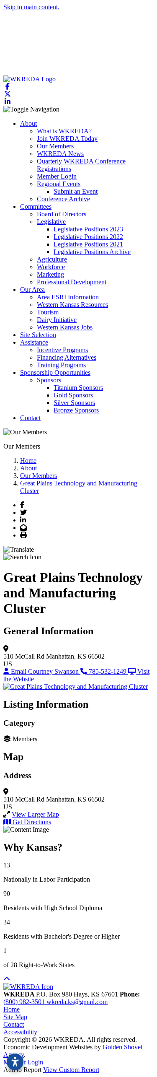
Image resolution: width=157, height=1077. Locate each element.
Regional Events (58, 183)
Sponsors (49, 380)
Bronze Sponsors (76, 410)
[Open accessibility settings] (15, 1062)
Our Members (55, 146)
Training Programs (61, 365)
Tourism (48, 312)
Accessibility (20, 1031)
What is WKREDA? (64, 131)
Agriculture (52, 259)
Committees (35, 206)
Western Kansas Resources (72, 304)
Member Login (57, 176)
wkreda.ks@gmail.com (77, 1001)
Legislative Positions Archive (92, 251)
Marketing (50, 274)
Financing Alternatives (66, 357)
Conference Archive (63, 198)
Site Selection (38, 334)
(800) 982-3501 (24, 1001)
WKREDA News (60, 153)
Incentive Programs (62, 349)
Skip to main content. (31, 6)
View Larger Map (35, 814)
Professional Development (71, 281)
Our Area (32, 289)
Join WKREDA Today (67, 138)
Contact (30, 417)
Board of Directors (61, 214)
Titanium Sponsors (78, 387)
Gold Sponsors (73, 395)
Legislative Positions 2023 (88, 229)
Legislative (51, 221)
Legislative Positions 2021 (88, 244)
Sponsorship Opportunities (55, 372)
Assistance (34, 342)
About (28, 123)
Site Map (15, 1016)
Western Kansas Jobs (65, 327)
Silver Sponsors (74, 402)
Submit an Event (76, 191)
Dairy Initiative (57, 319)
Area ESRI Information (68, 297)
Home (11, 1009)
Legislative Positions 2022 (88, 236)
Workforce (51, 266)
